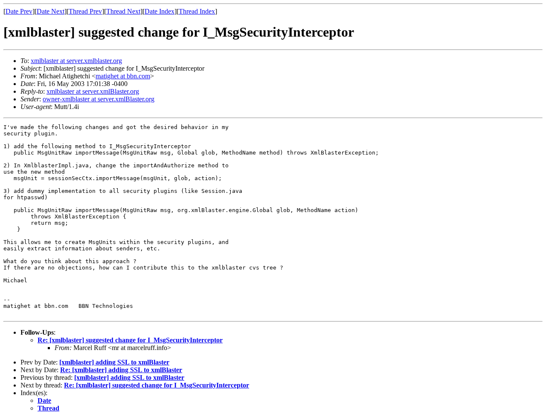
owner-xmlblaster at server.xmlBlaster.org (98, 99)
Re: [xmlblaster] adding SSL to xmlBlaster (121, 369)
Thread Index (197, 11)
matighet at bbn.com (123, 76)
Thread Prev (85, 11)
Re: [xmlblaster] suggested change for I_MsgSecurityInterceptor (130, 340)
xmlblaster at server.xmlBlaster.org (92, 91)
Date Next (50, 11)
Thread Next (123, 11)
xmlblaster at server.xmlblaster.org (76, 60)
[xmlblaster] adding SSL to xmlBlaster (114, 362)
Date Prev (19, 11)
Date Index (159, 11)
